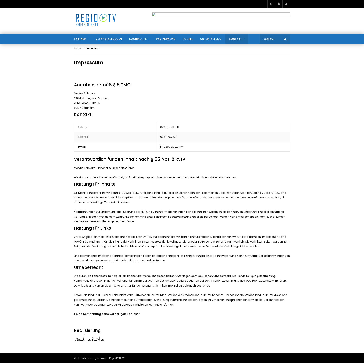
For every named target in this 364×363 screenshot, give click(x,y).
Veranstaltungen (109, 39)
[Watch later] (271, 4)
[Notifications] (278, 4)
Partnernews (165, 39)
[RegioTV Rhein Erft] (96, 21)
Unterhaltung (210, 39)
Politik (188, 39)
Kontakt (235, 39)
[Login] (286, 4)
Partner (80, 39)
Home (77, 48)
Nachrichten (138, 39)
